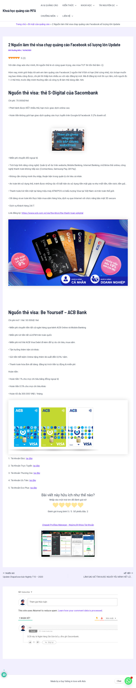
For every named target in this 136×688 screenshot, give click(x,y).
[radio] (55, 505)
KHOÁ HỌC (86, 5)
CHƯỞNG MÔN (48, 16)
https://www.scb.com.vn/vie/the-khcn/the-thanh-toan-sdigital (52, 213)
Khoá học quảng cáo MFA (19, 11)
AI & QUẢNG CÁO (49, 5)
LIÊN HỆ (66, 16)
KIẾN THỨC (68, 5)
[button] (75, 5)
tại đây (29, 458)
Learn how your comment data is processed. (80, 610)
